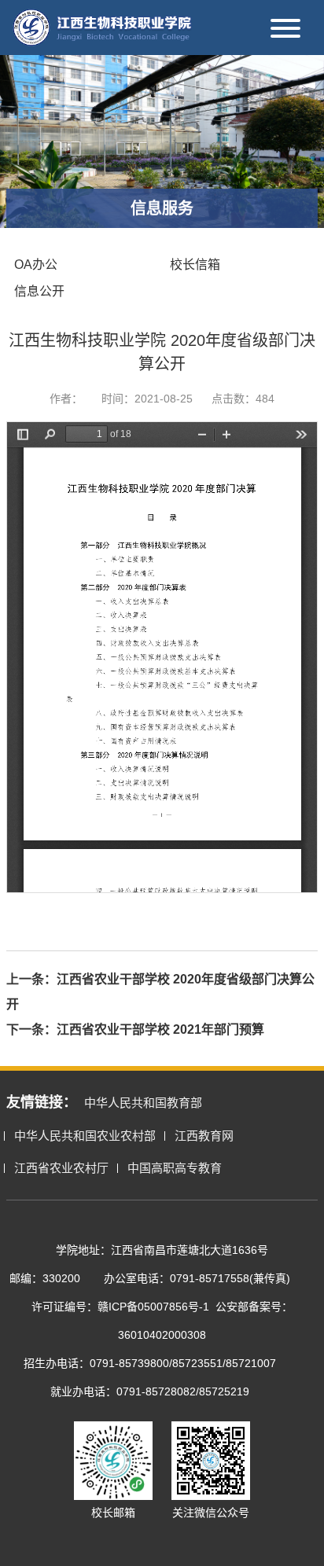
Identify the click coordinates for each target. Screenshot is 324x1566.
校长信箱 (195, 264)
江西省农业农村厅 (61, 1167)
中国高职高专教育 (174, 1167)
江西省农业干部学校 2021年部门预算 (160, 1029)
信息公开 (39, 291)
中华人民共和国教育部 (143, 1102)
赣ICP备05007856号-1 (153, 1306)
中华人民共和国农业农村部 (85, 1135)
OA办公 (35, 264)
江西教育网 (204, 1135)
